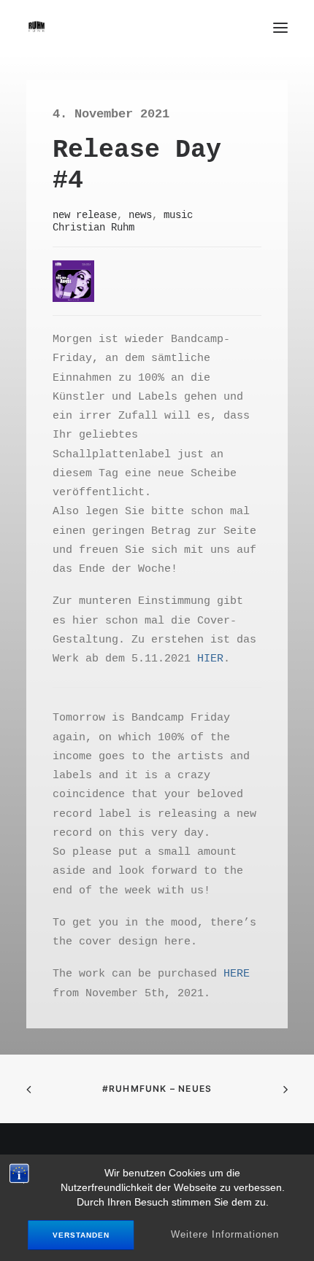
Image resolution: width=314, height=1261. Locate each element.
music (178, 214)
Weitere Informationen (225, 1234)
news (140, 214)
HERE (236, 973)
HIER (210, 658)
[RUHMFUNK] (36, 27)
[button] (280, 27)
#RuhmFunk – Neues (157, 1088)
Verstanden (81, 1235)
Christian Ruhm (93, 226)
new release (85, 214)
